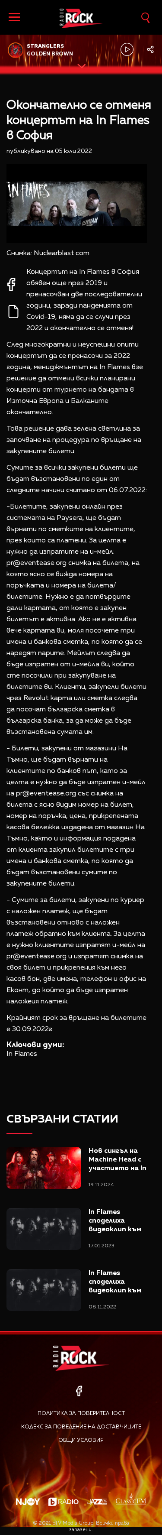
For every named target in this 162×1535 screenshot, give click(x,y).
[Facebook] (78, 1391)
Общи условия (81, 1440)
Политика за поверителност (81, 1413)
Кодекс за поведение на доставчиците (81, 1427)
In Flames (21, 1054)
